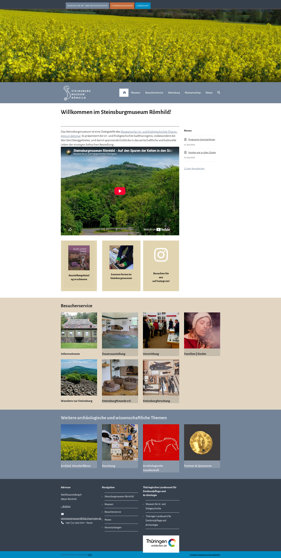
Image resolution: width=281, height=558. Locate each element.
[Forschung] (120, 442)
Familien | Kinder (195, 353)
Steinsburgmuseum (122, 5)
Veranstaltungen (113, 527)
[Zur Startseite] (123, 93)
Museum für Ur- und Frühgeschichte (87, 5)
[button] (219, 93)
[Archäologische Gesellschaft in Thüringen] (161, 442)
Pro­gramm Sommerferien (201, 139)
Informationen (70, 353)
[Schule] (120, 330)
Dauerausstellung (113, 353)
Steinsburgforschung (156, 401)
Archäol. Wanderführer (76, 465)
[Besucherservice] (202, 330)
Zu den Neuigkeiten (194, 168)
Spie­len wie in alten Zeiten (202, 152)
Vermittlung (151, 353)
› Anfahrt (65, 506)
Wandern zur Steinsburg (76, 401)
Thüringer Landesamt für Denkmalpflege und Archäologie (158, 520)
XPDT (90, 555)
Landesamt (143, 5)
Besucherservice (113, 512)
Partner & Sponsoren (198, 465)
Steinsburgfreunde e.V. (116, 401)
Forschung (108, 465)
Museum (109, 504)
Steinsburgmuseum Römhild (119, 496)
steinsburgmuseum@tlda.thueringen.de (81, 518)
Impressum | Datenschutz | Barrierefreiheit (205, 555)
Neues (108, 519)
